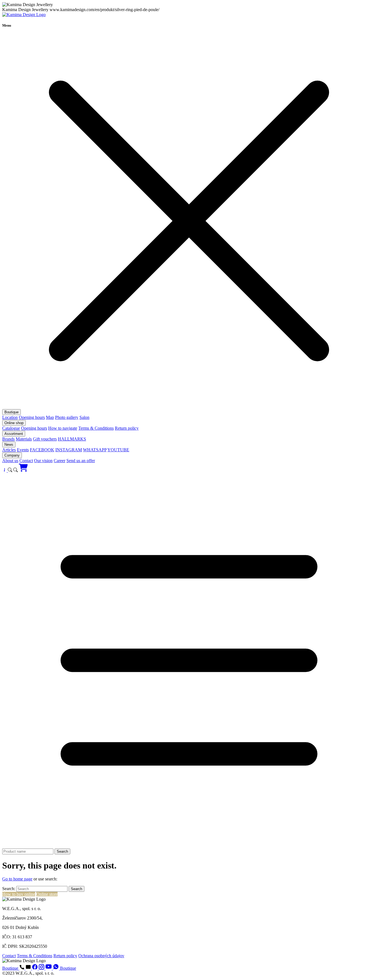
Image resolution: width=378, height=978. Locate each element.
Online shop (14, 423)
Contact (26, 460)
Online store (47, 894)
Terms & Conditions (96, 428)
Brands (8, 439)
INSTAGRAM (68, 449)
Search (62, 851)
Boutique (11, 412)
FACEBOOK (42, 449)
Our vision (43, 460)
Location (10, 417)
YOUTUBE (118, 449)
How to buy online (18, 894)
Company (12, 455)
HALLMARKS (72, 439)
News (8, 444)
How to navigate (62, 428)
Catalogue (11, 428)
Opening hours (32, 417)
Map (50, 417)
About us (10, 460)
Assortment (13, 434)
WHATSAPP (95, 449)
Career (59, 460)
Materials (24, 439)
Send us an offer (80, 460)
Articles (9, 449)
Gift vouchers (45, 439)
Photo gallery (66, 417)
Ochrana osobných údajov (101, 955)
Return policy (127, 428)
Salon (84, 417)
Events (23, 449)
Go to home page (17, 879)
